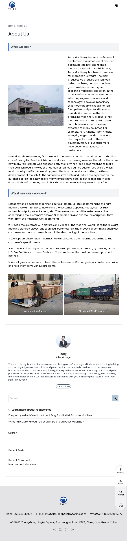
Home (11, 25)
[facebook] (60, 529)
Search (12, 433)
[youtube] (54, 529)
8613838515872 (23, 514)
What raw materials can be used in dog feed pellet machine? (46, 421)
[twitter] (66, 529)
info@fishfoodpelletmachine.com (65, 514)
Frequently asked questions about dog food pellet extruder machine (50, 415)
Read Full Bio (63, 386)
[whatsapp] (72, 529)
